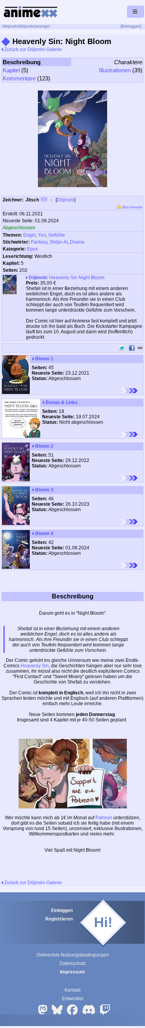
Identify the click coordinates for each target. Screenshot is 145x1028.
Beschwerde (131, 207)
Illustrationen (115, 70)
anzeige (42, 26)
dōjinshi (10, 26)
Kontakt (72, 990)
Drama (77, 242)
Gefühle (56, 235)
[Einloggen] (131, 26)
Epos (32, 249)
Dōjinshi (65, 200)
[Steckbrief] (44, 200)
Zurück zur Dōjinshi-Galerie (32, 49)
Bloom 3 (43, 490)
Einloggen (62, 910)
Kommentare (19, 78)
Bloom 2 (43, 446)
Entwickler (73, 998)
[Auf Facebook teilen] (132, 348)
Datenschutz (73, 963)
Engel (29, 235)
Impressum (72, 972)
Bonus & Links (61, 402)
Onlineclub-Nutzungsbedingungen (72, 955)
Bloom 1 (43, 358)
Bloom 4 (43, 533)
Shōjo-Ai (58, 242)
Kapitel (11, 70)
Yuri (42, 235)
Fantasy (39, 242)
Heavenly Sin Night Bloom (66, 277)
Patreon (104, 817)
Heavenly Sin (34, 665)
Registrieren (59, 919)
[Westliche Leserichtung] (129, 390)
